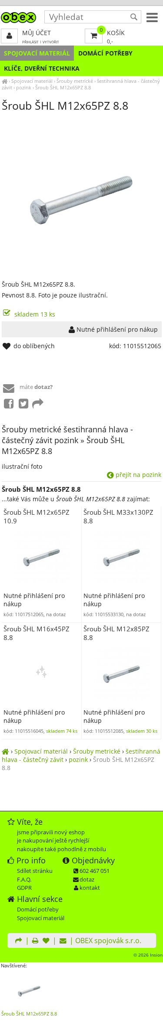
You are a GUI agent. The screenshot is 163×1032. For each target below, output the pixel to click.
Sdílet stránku (35, 871)
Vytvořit (51, 41)
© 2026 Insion (148, 955)
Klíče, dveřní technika (42, 68)
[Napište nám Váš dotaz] (63, 941)
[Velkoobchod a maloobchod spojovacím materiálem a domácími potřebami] (4, 81)
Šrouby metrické (75, 81)
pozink (23, 87)
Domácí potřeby (105, 53)
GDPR (24, 888)
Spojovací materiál (37, 53)
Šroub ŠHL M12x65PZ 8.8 (63, 87)
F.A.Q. (24, 879)
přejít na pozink (137, 474)
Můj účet (36, 33)
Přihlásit (30, 41)
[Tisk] (35, 941)
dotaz (87, 879)
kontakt (90, 888)
